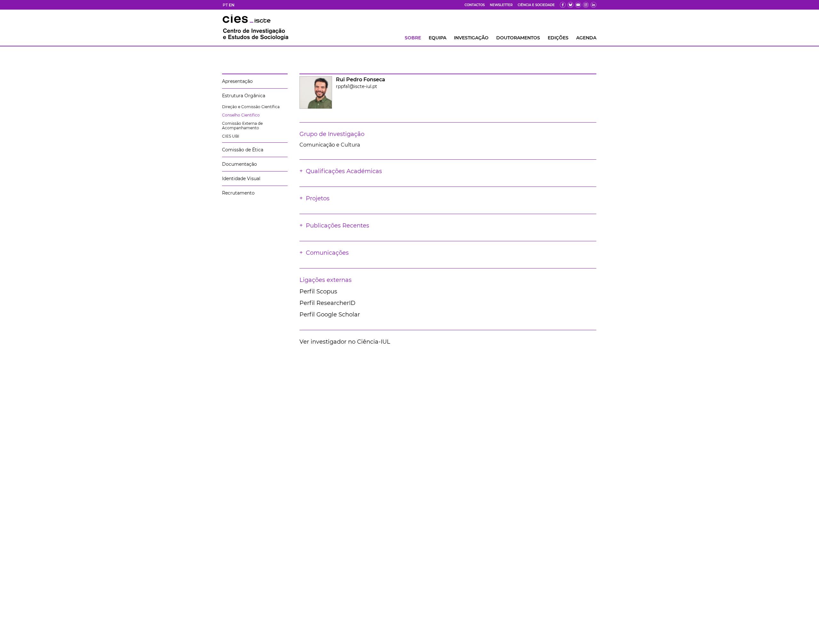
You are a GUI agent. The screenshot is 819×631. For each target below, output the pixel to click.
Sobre (413, 38)
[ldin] (593, 5)
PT (225, 5)
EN (232, 5)
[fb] (563, 5)
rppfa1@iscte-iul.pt (356, 86)
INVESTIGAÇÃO (471, 38)
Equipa (437, 38)
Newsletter (501, 5)
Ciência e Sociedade (536, 5)
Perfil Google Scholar (329, 314)
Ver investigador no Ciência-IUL (344, 341)
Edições (558, 38)
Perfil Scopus (318, 291)
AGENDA (586, 38)
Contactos (475, 5)
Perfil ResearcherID (327, 303)
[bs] (570, 5)
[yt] (578, 5)
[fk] (586, 5)
